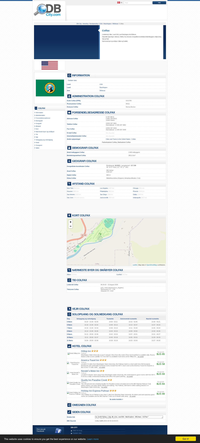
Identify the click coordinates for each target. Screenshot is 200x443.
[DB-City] (47, 16)
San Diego (103, 194)
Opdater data (72, 80)
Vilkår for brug (77, 430)
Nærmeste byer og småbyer (45, 131)
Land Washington (123, 34)
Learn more (93, 439)
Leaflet (135, 265)
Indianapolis (137, 197)
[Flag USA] (49, 69)
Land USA (115, 34)
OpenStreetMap (151, 265)
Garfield (125, 41)
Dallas (135, 194)
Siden (37, 148)
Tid (37, 134)
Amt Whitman (132, 34)
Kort (37, 129)
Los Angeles (104, 188)
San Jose (70, 197)
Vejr (103, 39)
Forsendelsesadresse (43, 118)
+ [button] (70, 222)
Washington (103, 87)
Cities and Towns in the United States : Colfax (121, 139)
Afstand (38, 126)
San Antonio (71, 194)
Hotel (107, 39)
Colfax (106, 30)
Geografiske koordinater (138, 37)
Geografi (38, 123)
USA (101, 84)
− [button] (70, 226)
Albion (119, 41)
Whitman (102, 90)
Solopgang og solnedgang (44, 140)
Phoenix (135, 191)
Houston (70, 191)
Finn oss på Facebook (41, 430)
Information (39, 112)
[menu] (119, 2)
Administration (40, 115)
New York (70, 188)
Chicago (135, 188)
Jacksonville (104, 197)
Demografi (39, 121)
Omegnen (39, 145)
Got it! (186, 438)
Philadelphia (104, 191)
